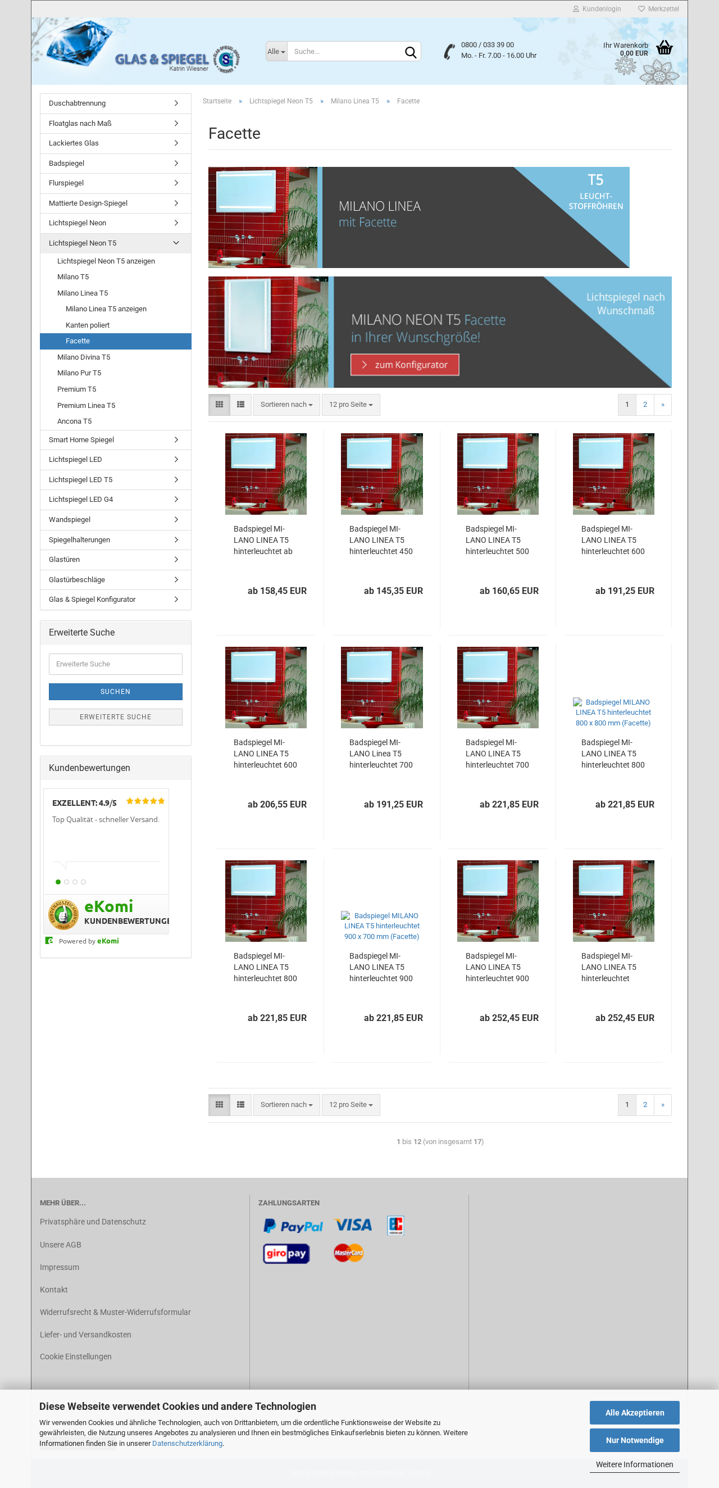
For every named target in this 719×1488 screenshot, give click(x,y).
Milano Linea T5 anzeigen (106, 309)
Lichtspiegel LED (75, 459)
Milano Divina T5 (83, 357)
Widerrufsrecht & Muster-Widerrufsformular (115, 1312)
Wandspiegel (69, 519)
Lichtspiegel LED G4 (81, 499)
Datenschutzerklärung (187, 1443)
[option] (106, 842)
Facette (78, 341)
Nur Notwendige (635, 1440)
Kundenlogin (600, 9)
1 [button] (58, 881)
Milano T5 (73, 277)
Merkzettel (662, 9)
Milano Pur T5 (79, 373)
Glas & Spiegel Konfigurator (92, 599)
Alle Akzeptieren (635, 1412)
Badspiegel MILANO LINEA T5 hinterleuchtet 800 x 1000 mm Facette (265, 967)
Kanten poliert (88, 325)
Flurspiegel (66, 183)
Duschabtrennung (77, 103)
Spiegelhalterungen (79, 540)
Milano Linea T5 (82, 293)
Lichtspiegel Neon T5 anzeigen (106, 261)
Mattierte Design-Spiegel (88, 203)
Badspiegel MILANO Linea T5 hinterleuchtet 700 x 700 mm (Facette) (381, 754)
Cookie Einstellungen (76, 1356)
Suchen (116, 692)
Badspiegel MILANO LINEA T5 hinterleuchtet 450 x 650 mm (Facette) (381, 540)
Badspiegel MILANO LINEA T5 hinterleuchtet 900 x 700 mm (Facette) (381, 967)
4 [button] (83, 881)
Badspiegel (66, 163)
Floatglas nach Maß (80, 123)
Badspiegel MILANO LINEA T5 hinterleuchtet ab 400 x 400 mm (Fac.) (263, 540)
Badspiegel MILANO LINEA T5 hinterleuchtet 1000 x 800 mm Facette (608, 967)
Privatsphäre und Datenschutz (93, 1221)
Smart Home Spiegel (81, 439)
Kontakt (54, 1289)
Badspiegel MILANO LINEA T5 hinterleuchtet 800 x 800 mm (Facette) (613, 754)
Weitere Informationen (635, 1464)
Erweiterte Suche (116, 717)
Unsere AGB (60, 1244)
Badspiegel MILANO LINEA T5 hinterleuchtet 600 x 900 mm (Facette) (265, 754)
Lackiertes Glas (74, 143)
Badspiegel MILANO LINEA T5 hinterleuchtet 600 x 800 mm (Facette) (613, 540)
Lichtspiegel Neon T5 (82, 243)
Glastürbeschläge (77, 579)
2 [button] (66, 881)
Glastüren (64, 559)
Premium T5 (76, 389)
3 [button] (75, 881)
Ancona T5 (74, 421)
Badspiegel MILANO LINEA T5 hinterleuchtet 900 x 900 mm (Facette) (497, 967)
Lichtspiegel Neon (77, 223)
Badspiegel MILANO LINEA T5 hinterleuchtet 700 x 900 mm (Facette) (497, 754)
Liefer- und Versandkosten (85, 1334)
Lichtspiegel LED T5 (80, 479)
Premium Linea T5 (86, 405)
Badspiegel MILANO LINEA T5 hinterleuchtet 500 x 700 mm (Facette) (497, 540)
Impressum (59, 1267)
